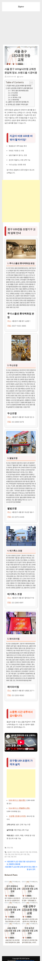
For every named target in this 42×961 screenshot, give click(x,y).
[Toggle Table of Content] (30, 83)
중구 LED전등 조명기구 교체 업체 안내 (20, 88)
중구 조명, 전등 (25, 854)
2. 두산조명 (14, 93)
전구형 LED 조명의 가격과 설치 (18, 104)
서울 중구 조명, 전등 (13, 852)
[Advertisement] (21, 26)
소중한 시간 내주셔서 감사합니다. (18, 102)
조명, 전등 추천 (15, 854)
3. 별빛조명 (14, 95)
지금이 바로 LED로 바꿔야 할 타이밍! (19, 86)
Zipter (21, 6)
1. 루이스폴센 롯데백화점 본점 (19, 90)
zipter (21, 76)
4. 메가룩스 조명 (16, 97)
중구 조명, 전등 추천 (10, 856)
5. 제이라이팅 (15, 99)
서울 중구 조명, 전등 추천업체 (28, 852)
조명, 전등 (10, 847)
